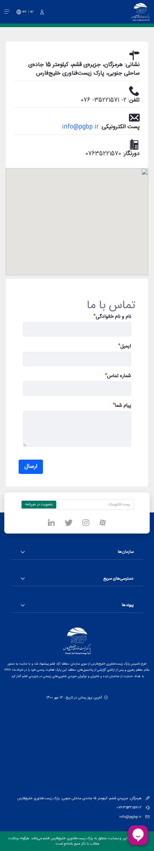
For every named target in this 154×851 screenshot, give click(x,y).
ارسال (30, 466)
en (25, 12)
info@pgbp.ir (80, 127)
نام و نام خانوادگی (113, 317)
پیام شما (123, 406)
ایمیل (125, 346)
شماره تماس (119, 376)
